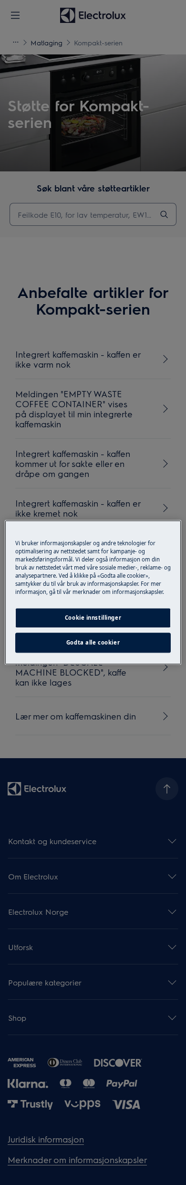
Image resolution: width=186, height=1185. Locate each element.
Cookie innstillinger (93, 618)
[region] (93, 592)
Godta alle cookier (93, 642)
